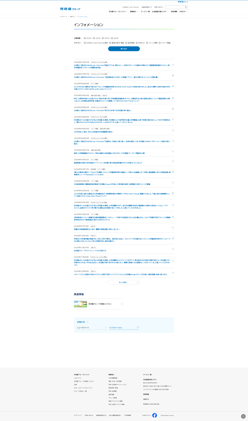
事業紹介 (133, 11)
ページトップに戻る (243, 416)
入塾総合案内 (145, 7)
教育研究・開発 (113, 388)
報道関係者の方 (101, 415)
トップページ (63, 16)
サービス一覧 (145, 11)
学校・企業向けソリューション (118, 384)
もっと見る (123, 282)
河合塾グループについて (117, 11)
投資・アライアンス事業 (116, 401)
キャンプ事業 (113, 398)
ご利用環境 (127, 415)
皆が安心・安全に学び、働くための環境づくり (157, 386)
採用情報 (174, 11)
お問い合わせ (158, 7)
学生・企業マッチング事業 (116, 404)
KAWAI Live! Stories (131, 7)
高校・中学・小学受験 (115, 381)
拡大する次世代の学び (150, 383)
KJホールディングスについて (83, 388)
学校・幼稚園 (112, 391)
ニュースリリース (83, 327)
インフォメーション (115, 327)
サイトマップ (78, 415)
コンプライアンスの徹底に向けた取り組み (156, 389)
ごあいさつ (77, 378)
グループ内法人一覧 (80, 391)
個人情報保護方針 (115, 415)
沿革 (75, 384)
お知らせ (183, 11)
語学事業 (111, 394)
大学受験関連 (113, 378)
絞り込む (124, 49)
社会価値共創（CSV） (159, 11)
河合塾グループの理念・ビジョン (84, 381)
